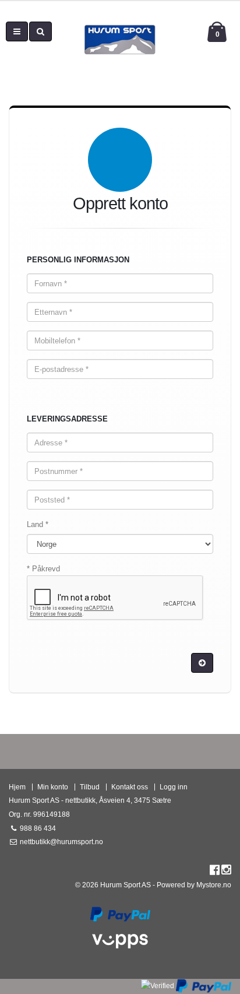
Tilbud (90, 787)
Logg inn (174, 787)
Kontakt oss (129, 787)
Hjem (17, 787)
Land (37, 524)
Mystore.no (213, 884)
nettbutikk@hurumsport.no (60, 841)
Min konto (52, 787)
